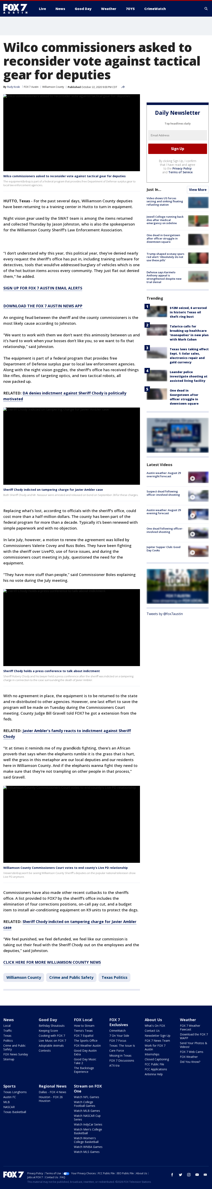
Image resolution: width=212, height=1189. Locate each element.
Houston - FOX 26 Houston (51, 1099)
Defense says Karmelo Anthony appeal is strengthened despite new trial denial (164, 277)
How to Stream (84, 1026)
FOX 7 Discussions (121, 1060)
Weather (188, 1019)
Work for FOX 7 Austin (155, 1047)
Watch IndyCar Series (88, 1124)
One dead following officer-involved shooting (165, 530)
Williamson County (53, 87)
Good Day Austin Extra (85, 1052)
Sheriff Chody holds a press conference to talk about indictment (51, 671)
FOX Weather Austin (87, 1045)
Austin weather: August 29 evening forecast (164, 511)
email (205, 1174)
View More (198, 189)
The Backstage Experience (84, 1070)
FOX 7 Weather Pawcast (190, 1027)
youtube (197, 1174)
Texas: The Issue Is (122, 1045)
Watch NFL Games (86, 1097)
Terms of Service (180, 172)
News (8, 1019)
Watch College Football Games (84, 1104)
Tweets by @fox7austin (165, 614)
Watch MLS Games (87, 1152)
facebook (172, 1174)
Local (7, 1026)
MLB (6, 1102)
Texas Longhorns (15, 1092)
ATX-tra (114, 1065)
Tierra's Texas (83, 1031)
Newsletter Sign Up (157, 1036)
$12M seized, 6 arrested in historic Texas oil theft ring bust (188, 312)
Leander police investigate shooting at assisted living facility (188, 376)
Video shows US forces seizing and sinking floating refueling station (165, 201)
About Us (153, 1019)
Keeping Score (48, 1031)
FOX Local (83, 1019)
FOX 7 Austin (31, 87)
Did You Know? (190, 1062)
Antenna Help (154, 1074)
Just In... (154, 189)
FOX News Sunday (15, 1054)
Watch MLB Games (87, 1111)
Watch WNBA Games (88, 1147)
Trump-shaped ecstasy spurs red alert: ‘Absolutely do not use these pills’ (165, 257)
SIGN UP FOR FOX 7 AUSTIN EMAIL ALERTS (42, 288)
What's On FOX (155, 1026)
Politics (8, 1041)
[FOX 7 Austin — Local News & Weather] (17, 9)
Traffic (7, 1031)
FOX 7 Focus (117, 1041)
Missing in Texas (120, 1055)
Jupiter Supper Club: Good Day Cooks (164, 548)
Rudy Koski (13, 87)
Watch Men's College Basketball (88, 1131)
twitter (180, 1174)
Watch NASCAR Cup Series (87, 1117)
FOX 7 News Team (157, 1041)
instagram (189, 1174)
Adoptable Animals (51, 1045)
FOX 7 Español (83, 1036)
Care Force (116, 1050)
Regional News (52, 1086)
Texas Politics (114, 977)
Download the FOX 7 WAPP (194, 1036)
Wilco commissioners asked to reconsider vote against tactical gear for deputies (64, 176)
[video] (198, 477)
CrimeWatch (117, 1031)
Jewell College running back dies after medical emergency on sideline (165, 220)
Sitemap (8, 1059)
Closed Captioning (157, 1059)
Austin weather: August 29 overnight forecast (164, 474)
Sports (9, 1086)
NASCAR (9, 1107)
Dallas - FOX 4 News (52, 1092)
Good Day (48, 1019)
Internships (152, 1054)
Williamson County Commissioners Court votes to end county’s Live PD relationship (65, 868)
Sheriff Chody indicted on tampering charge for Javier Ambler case (53, 490)
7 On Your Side (119, 1036)
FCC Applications (156, 1069)
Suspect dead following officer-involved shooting (163, 493)
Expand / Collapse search (206, 9)
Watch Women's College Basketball (86, 1140)
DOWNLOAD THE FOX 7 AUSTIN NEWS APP (42, 305)
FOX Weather (189, 1057)
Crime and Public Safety (71, 977)
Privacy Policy (182, 168)
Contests (45, 1050)
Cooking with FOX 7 (52, 1036)
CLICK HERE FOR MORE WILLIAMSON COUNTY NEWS (52, 962)
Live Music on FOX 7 (52, 1041)
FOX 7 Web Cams (191, 1052)
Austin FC (9, 1097)
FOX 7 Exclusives (118, 1022)
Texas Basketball (14, 1112)
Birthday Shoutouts (52, 1026)
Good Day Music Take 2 (85, 1061)
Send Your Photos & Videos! (193, 1045)
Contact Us (152, 1031)
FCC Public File (154, 1064)
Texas (7, 1036)
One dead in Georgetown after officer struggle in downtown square (163, 238)
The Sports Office (86, 1041)
